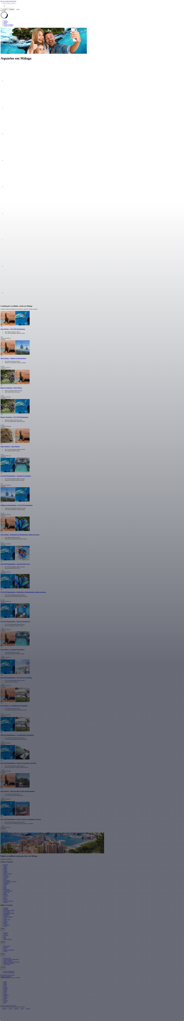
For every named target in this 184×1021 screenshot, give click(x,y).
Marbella (5, 894)
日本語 (5, 996)
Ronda (4, 893)
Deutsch (5, 987)
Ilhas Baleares (6, 914)
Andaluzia (5, 909)
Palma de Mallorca (7, 873)
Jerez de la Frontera (7, 890)
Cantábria (5, 922)
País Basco (5, 915)
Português (5, 997)
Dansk (4, 985)
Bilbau (4, 888)
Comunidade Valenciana (9, 913)
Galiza (4, 918)
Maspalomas (6, 889)
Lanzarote (5, 877)
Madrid (5, 866)
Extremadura (6, 924)
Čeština (5, 984)
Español (5, 989)
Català (4, 983)
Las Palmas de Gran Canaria (9, 881)
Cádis (4, 897)
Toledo (5, 879)
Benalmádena (6, 882)
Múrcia (5, 923)
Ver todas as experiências (6, 859)
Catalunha (5, 907)
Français (5, 990)
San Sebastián (6, 892)
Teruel (4, 885)
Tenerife (5, 872)
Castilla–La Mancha (8, 917)
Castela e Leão (6, 919)
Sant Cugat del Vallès (8, 901)
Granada (5, 871)
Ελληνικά (5, 988)
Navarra (5, 926)
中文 (4, 1003)
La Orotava (6, 895)
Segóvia (5, 899)
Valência (5, 868)
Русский (5, 1000)
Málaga (5, 869)
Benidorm (5, 884)
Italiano (5, 993)
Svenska (5, 1001)
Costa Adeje (6, 876)
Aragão (5, 920)
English (5, 981)
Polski (4, 999)
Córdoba (5, 875)
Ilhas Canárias (6, 911)
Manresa (5, 902)
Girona (5, 886)
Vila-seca (5, 898)
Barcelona (5, 864)
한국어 (5, 992)
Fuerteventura (6, 880)
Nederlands (6, 995)
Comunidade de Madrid (8, 910)
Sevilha (5, 867)
